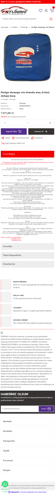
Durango (22, 103)
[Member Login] (46, 10)
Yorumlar (7, 246)
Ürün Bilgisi (9, 154)
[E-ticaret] (27, 492)
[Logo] (14, 10)
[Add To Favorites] (20, 138)
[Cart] (51, 10)
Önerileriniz (9, 264)
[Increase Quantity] (50, 123)
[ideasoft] (13, 492)
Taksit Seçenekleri (12, 255)
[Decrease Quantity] (4, 123)
